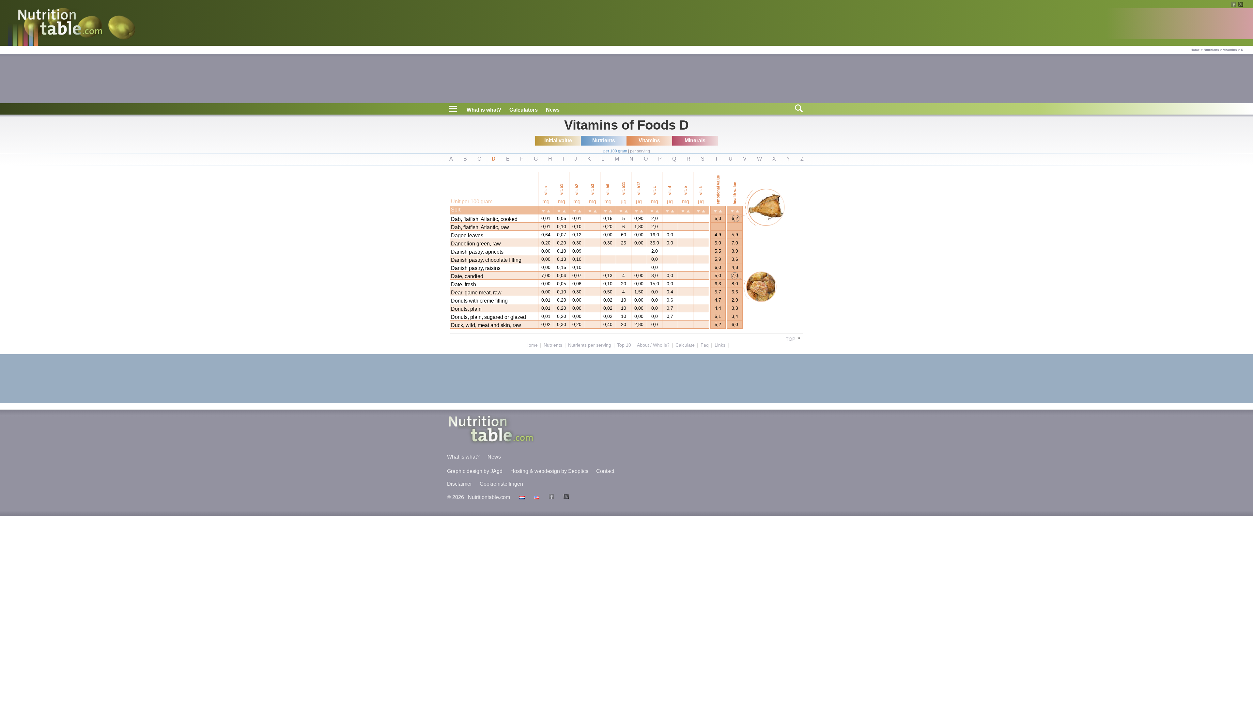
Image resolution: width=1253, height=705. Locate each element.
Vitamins (1230, 50)
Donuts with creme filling (479, 301)
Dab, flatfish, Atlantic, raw (480, 227)
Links (720, 345)
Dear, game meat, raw (476, 292)
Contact (605, 471)
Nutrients (553, 345)
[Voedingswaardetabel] (521, 497)
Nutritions (1211, 50)
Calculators (523, 110)
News (553, 110)
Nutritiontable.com (489, 497)
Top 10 (624, 345)
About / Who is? (653, 345)
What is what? (484, 110)
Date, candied (467, 276)
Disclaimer (459, 484)
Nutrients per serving (589, 345)
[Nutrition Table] (536, 497)
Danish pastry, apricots (477, 252)
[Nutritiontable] (60, 23)
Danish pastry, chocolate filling (486, 260)
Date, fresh (463, 284)
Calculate (685, 345)
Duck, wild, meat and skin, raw (486, 325)
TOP (791, 339)
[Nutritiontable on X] (565, 497)
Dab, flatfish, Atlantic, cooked (484, 219)
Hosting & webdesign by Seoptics (549, 471)
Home (1195, 50)
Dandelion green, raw (476, 243)
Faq (705, 345)
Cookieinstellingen (501, 484)
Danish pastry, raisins (476, 268)
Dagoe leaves (467, 235)
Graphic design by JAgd (475, 471)
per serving (640, 151)
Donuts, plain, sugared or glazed (488, 317)
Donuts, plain (466, 309)
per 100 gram (615, 151)
